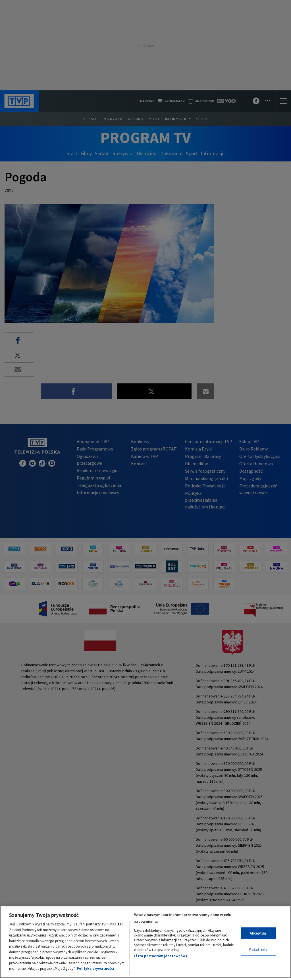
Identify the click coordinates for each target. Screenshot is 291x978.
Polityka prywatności (95, 968)
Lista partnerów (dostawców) (160, 956)
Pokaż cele (258, 949)
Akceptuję (258, 933)
